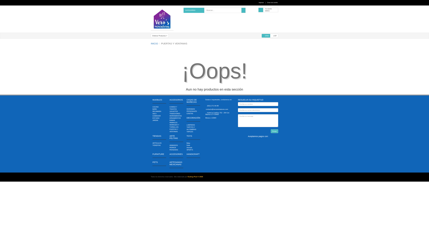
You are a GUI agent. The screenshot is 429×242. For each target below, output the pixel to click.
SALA (154, 114)
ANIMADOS (173, 145)
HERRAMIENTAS (175, 116)
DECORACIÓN (193, 118)
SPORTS (190, 150)
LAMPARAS (191, 125)
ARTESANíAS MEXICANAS (175, 163)
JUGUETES (173, 111)
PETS (155, 162)
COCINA (155, 107)
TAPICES (190, 132)
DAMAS (172, 120)
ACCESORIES (176, 154)
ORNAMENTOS (175, 118)
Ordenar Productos (159, 36)
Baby (188, 143)
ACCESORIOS (176, 100)
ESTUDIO (155, 118)
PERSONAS (173, 150)
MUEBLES (157, 100)
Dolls (188, 145)
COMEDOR (156, 116)
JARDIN (155, 120)
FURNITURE (158, 154)
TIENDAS (156, 136)
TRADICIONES (174, 114)
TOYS (189, 136)
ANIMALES (173, 122)
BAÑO (154, 109)
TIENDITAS (156, 145)
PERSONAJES (192, 111)
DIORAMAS (191, 109)
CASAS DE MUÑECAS (192, 101)
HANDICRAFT (193, 154)
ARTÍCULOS (156, 143)
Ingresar (261, 2)
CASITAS (190, 113)
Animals (189, 147)
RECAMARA (156, 111)
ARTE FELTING (173, 137)
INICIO (154, 43)
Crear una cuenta (272, 2)
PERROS (172, 147)
